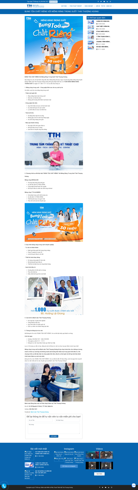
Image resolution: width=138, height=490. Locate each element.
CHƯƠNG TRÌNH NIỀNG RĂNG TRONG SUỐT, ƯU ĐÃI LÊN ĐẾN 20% (103, 42)
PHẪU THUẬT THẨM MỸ (76, 6)
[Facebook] (97, 1)
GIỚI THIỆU (64, 6)
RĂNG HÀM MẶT (89, 6)
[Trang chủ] (36, 6)
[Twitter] (100, 1)
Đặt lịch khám (53, 1)
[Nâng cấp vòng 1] (59, 459)
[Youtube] (103, 1)
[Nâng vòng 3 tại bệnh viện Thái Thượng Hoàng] (79, 460)
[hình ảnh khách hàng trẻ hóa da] (69, 453)
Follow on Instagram (69, 466)
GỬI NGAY (54, 436)
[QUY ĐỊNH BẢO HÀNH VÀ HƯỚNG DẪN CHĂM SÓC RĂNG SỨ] (29, 455)
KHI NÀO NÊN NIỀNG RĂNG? (102, 47)
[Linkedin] (106, 1)
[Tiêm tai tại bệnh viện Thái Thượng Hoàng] (69, 460)
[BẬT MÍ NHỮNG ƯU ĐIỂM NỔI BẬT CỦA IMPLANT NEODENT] (29, 474)
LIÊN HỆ (98, 6)
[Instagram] (109, 1)
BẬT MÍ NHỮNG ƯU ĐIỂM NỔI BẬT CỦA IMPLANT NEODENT (43, 472)
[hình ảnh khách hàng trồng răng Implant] (79, 454)
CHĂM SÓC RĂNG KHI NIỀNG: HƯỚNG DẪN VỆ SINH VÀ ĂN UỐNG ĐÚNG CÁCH (103, 21)
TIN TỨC (103, 6)
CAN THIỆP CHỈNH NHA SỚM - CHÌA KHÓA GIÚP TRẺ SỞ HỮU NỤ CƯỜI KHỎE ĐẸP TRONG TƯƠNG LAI (103, 26)
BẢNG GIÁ (109, 6)
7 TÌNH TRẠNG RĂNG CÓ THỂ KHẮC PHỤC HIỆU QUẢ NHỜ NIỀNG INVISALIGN (103, 37)
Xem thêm (99, 474)
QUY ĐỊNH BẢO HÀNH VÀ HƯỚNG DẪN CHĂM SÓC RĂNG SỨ (42, 453)
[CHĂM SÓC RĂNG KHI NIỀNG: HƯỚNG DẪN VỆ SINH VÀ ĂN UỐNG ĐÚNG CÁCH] (29, 465)
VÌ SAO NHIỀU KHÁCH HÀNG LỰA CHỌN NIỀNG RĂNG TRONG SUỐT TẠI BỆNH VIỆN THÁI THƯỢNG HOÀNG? (103, 31)
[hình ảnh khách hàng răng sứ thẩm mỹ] (59, 454)
